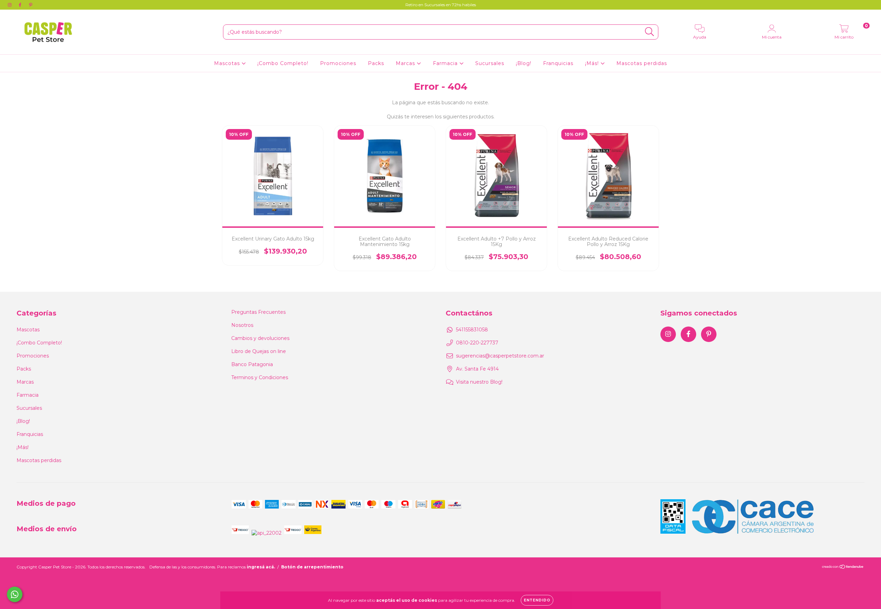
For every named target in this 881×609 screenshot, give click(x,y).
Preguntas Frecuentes (258, 312)
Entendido (537, 600)
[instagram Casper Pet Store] (10, 5)
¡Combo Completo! (282, 63)
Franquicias (558, 63)
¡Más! (593, 63)
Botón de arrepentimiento (312, 566)
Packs (376, 63)
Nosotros (242, 325)
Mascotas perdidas (641, 63)
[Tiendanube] (842, 567)
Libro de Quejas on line (258, 351)
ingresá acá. (261, 566)
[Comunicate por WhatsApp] (14, 594)
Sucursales (489, 63)
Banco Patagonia (252, 364)
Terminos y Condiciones (259, 377)
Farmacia (446, 63)
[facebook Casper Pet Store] (20, 5)
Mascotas (228, 63)
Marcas (406, 63)
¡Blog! (523, 63)
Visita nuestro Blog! (479, 382)
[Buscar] (649, 32)
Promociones (338, 63)
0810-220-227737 (477, 343)
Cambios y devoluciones (260, 338)
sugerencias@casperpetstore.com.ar (500, 356)
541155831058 (472, 330)
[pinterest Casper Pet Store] (30, 5)
